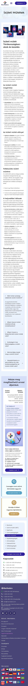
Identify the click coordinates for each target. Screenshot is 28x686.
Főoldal (3, 640)
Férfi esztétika (5, 651)
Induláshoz (20, 3)
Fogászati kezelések (6, 656)
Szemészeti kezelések (7, 658)
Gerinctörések (10, 548)
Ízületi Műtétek (11, 535)
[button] (11, 3)
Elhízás (3, 649)
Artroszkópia (7, 102)
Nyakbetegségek (11, 538)
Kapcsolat (3, 635)
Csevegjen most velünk (13, 554)
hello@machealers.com (11, 570)
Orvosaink (3, 626)
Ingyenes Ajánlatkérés (7, 633)
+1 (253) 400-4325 (9, 565)
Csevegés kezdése (13, 492)
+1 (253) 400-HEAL (8, 596)
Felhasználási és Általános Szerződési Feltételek (13, 638)
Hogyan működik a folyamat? (8, 628)
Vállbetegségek (11, 546)
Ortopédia (4, 646)
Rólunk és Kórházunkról (7, 623)
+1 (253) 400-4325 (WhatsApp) (13, 562)
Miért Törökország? (6, 631)
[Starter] (5, 3)
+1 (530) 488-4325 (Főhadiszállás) (13, 567)
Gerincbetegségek (12, 532)
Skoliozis (9, 525)
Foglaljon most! (13, 470)
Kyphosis (9, 530)
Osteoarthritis (10, 543)
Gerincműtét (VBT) (12, 527)
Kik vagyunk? (4, 621)
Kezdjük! (13, 513)
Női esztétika (4, 653)
